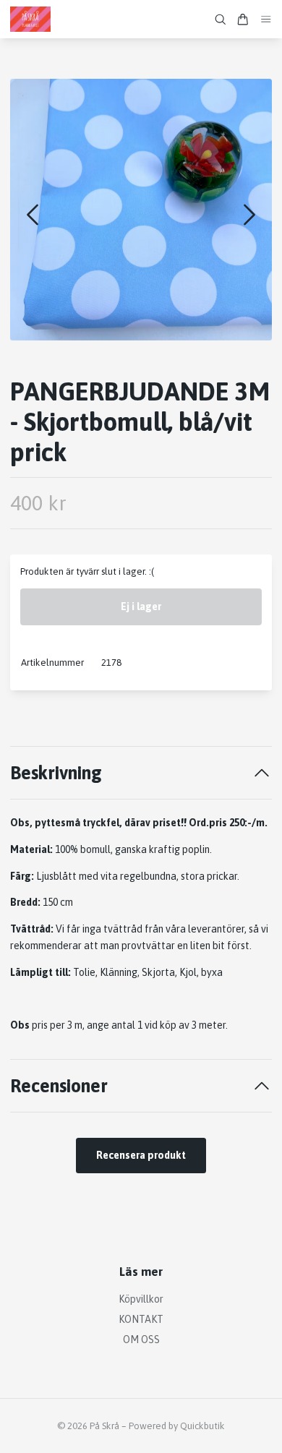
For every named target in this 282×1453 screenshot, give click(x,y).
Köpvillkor (141, 1299)
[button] (249, 215)
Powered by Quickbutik (177, 1425)
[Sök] (220, 19)
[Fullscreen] (141, 209)
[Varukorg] (243, 19)
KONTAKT (141, 1319)
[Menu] (266, 19)
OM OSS (141, 1339)
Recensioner (59, 1085)
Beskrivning (56, 772)
